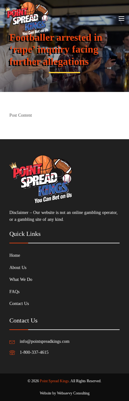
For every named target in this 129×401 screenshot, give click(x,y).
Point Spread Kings (54, 381)
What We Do (20, 279)
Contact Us (19, 303)
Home (14, 255)
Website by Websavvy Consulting (65, 393)
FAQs (14, 291)
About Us (17, 267)
